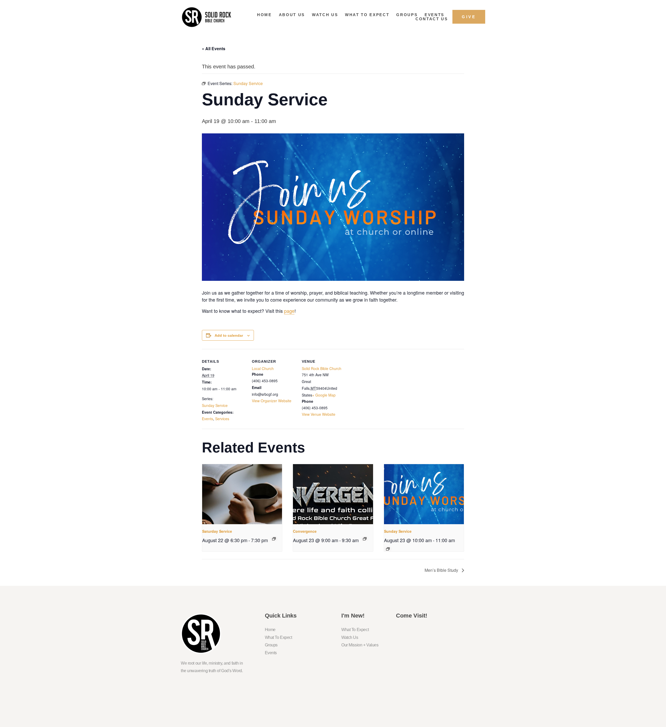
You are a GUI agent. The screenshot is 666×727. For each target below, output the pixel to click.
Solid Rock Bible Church (321, 368)
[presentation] (242, 494)
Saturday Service (217, 531)
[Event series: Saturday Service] (274, 538)
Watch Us (325, 15)
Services (222, 418)
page (289, 310)
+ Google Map (324, 395)
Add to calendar (229, 335)
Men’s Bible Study (442, 570)
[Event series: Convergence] (365, 538)
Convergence (305, 531)
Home (264, 15)
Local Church (263, 368)
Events (434, 15)
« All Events (213, 48)
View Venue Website (318, 414)
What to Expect (367, 15)
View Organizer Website (271, 400)
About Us (292, 15)
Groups (407, 15)
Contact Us (431, 19)
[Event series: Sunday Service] (388, 548)
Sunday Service (215, 405)
